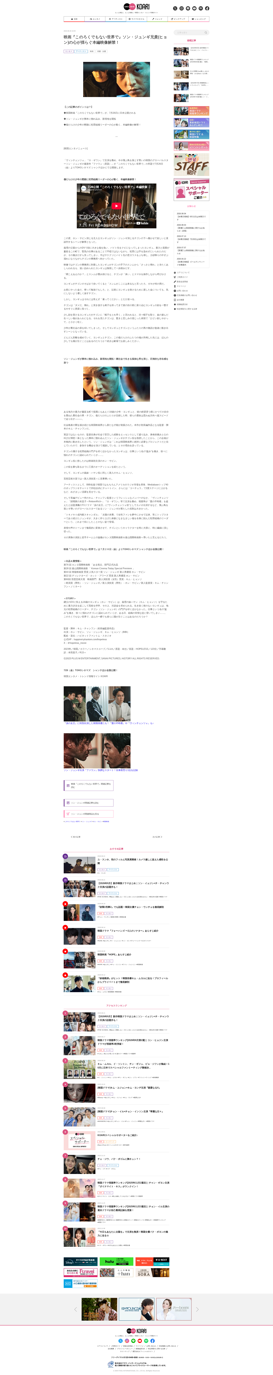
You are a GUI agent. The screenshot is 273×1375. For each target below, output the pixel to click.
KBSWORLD (102, 1121)
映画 (91, 51)
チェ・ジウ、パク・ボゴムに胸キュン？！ (119, 1159)
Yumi (104, 1145)
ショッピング (200, 19)
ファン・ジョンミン (129, 964)
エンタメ (96, 19)
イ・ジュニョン (116, 941)
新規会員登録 (182, 282)
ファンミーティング (145, 1077)
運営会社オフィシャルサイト (143, 1351)
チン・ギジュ (123, 1077)
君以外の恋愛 (154, 897)
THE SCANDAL (103, 897)
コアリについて (183, 272)
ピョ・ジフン (133, 1077)
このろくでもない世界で (72, 821)
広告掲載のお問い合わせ (187, 295)
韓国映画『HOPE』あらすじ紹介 (114, 954)
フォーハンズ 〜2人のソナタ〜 (141, 941)
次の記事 (156, 837)
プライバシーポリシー (125, 1349)
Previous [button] (75, 1309)
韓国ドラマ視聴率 (130, 1053)
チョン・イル (119, 1121)
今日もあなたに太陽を (115, 1245)
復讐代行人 (102, 1220)
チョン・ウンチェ (104, 917)
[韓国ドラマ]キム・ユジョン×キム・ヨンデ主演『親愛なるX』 (129, 1087)
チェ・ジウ (102, 1169)
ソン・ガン (126, 941)
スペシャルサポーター (115, 1145)
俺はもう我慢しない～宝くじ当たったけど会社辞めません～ (129, 897)
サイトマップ (125, 1351)
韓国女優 (123, 917)
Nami (100, 1145)
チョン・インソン (131, 1121)
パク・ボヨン (102, 1245)
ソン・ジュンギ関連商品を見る (85, 814)
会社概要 (180, 300)
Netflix (100, 941)
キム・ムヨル (102, 992)
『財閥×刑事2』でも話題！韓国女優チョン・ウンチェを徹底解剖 (131, 907)
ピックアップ (179, 19)
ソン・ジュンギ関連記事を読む (85, 803)
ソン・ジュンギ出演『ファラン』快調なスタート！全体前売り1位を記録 (101, 770)
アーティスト (117, 19)
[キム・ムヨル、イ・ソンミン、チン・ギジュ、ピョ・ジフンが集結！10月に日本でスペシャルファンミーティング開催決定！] (79, 1069)
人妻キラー (119, 1053)
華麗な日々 (142, 1121)
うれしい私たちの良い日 (106, 1053)
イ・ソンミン (102, 1077)
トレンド (158, 19)
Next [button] (197, 1309)
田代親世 (126, 1145)
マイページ (181, 286)
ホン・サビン (97, 821)
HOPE (100, 964)
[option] (102, 1309)
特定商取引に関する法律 (187, 309)
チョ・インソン (116, 964)
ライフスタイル (137, 19)
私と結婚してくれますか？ (121, 1196)
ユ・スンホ (102, 873)
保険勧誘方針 (182, 304)
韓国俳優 (118, 992)
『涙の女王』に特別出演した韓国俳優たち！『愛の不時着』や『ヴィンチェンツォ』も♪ (109, 723)
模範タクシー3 (139, 1220)
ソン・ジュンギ (87, 821)
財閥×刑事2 (115, 917)
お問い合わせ (182, 291)
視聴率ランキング (160, 1220)
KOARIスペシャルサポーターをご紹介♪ (118, 1135)
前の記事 (76, 837)
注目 (75, 19)
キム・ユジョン (117, 1097)
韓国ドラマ (163, 897)
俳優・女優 (101, 51)
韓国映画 (106, 821)
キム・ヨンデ (128, 1097)
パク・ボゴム (111, 1169)
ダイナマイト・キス (104, 1196)
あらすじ (107, 941)
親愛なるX (137, 1097)
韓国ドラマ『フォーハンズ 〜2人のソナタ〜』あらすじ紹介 (128, 931)
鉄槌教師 (111, 992)
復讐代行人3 (111, 1220)
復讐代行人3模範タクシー (125, 1220)
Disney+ (101, 1097)
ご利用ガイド (182, 277)
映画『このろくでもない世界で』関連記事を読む (91, 785)
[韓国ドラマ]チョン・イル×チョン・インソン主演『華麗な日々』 (131, 1111)
